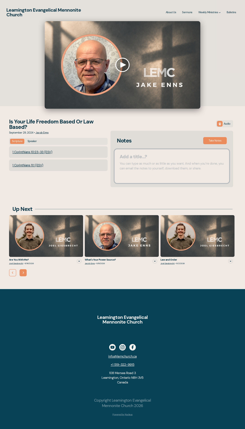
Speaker (32, 141)
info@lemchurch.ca (122, 356)
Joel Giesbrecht (16, 263)
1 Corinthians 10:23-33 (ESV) (32, 152)
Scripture (17, 141)
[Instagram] (122, 347)
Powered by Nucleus (122, 414)
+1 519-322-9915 (122, 364)
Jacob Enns (41, 132)
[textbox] (172, 166)
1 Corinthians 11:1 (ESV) (27, 165)
